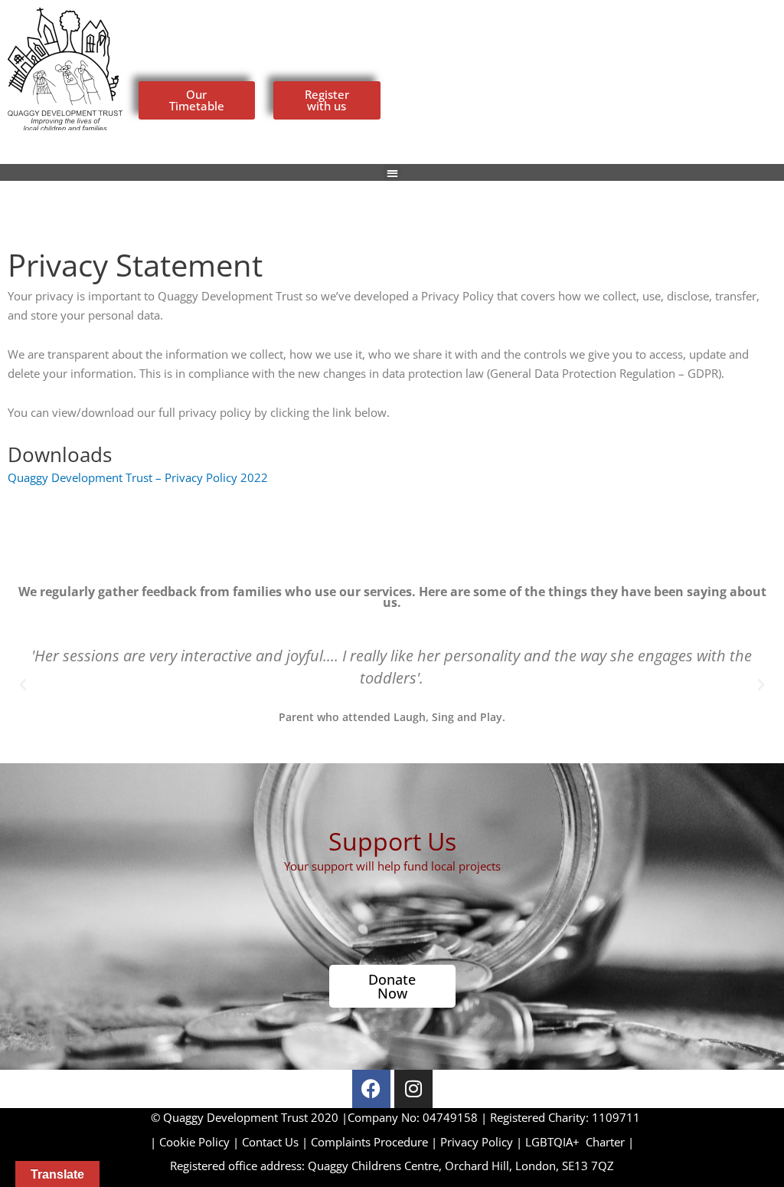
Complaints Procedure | (375, 1141)
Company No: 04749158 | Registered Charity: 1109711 (395, 1117)
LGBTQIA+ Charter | (579, 1141)
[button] (392, 173)
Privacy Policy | (482, 1141)
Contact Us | (276, 1141)
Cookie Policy (194, 1141)
